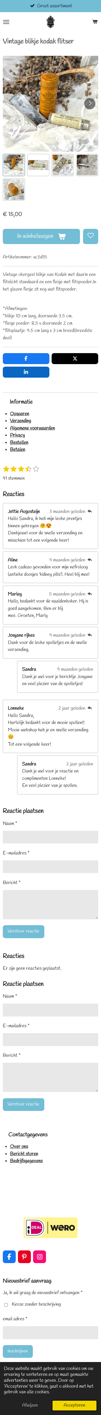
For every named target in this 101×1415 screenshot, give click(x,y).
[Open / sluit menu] (6, 22)
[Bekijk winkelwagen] (95, 22)
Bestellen (19, 442)
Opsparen (19, 414)
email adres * (15, 1319)
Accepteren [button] (74, 1405)
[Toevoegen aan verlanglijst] (90, 236)
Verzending (20, 421)
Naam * (10, 823)
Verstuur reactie (23, 931)
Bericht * (12, 883)
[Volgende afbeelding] (89, 103)
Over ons (19, 1146)
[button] (14, 165)
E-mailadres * (16, 853)
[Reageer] (89, 511)
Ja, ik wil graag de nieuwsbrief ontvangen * (43, 1293)
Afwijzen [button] (30, 1405)
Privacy (17, 435)
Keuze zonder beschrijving (36, 1304)
